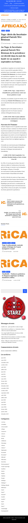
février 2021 (4, 381)
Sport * (3, 506)
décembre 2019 (5, 414)
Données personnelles (19, 3)
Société (3, 497)
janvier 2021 (4, 383)
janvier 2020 (4, 411)
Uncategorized (4, 511)
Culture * (3, 447)
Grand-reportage (5, 466)
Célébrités (3, 440)
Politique (3, 480)
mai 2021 (3, 374)
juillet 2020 (4, 397)
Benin (2, 438)
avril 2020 (3, 404)
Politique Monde (5, 485)
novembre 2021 (5, 362)
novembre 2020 (5, 388)
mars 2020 (3, 407)
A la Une (3, 422)
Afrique (3, 30)
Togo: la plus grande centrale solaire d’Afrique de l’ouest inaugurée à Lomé (12, 247)
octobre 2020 (4, 390)
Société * (8, 30)
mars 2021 (3, 379)
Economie (3, 452)
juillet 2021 (4, 369)
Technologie (4, 508)
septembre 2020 (5, 393)
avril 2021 (3, 376)
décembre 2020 (5, 386)
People (3, 478)
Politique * (3, 483)
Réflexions (3, 487)
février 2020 (4, 409)
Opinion (3, 476)
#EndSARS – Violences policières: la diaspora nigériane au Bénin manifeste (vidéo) (13, 275)
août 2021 (3, 367)
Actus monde (4, 426)
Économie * (4, 455)
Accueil (6, 3)
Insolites (3, 469)
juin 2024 (3, 358)
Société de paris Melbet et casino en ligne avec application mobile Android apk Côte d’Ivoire (14, 11)
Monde (3, 473)
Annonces (3, 431)
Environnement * (5, 464)
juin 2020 (3, 400)
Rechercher (25, 291)
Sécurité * (3, 494)
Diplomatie (4, 450)
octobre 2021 (4, 365)
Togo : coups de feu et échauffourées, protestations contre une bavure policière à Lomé (14, 93)
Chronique (3, 443)
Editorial (3, 457)
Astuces (3, 433)
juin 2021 (3, 372)
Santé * (3, 492)
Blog (11, 3)
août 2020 (3, 395)
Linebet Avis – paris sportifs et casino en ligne (12, 326)
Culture (3, 445)
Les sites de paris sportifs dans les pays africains (14, 5)
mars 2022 (3, 360)
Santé (2, 490)
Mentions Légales (14, 8)
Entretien (3, 462)
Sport (2, 501)
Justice (2, 471)
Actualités (4, 243)
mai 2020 (3, 402)
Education (3, 459)
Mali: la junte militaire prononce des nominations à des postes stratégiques (14, 119)
